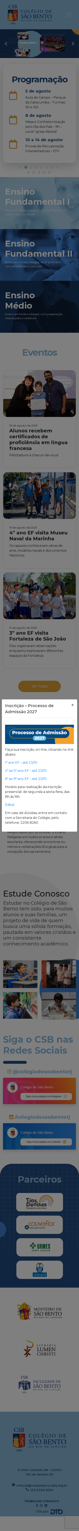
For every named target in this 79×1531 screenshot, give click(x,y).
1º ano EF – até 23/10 (21, 762)
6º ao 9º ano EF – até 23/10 (26, 779)
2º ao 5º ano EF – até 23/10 (26, 771)
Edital (10, 805)
